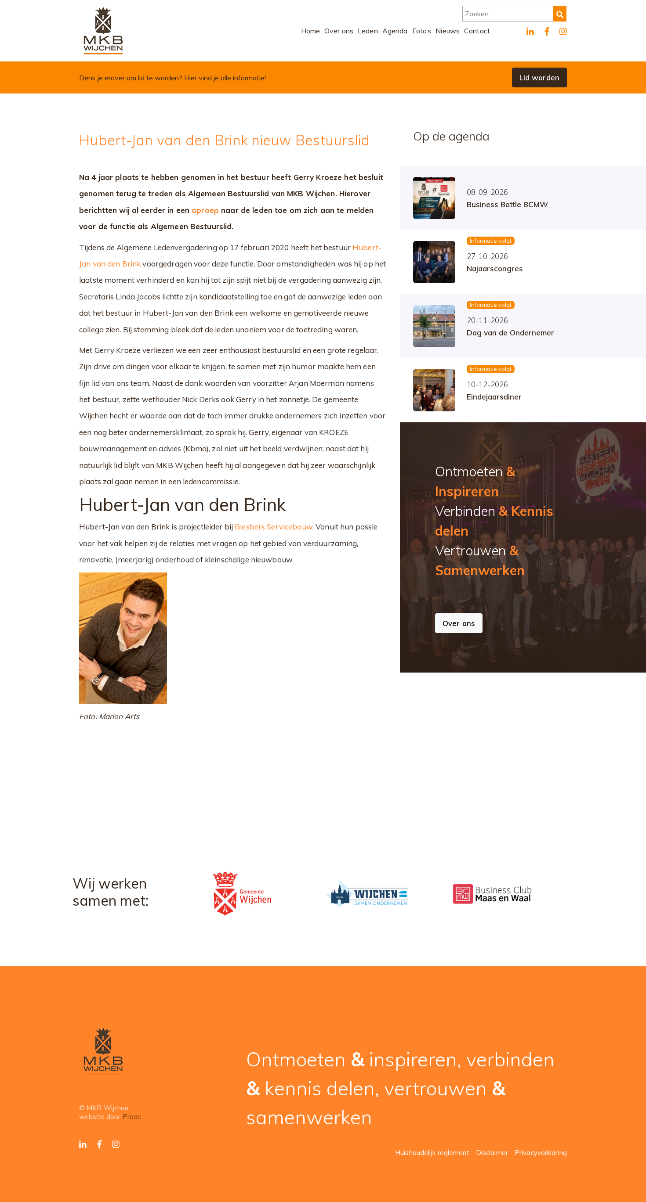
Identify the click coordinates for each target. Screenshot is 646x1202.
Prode (132, 1116)
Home (310, 30)
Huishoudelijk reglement (432, 1152)
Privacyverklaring (541, 1152)
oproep (205, 210)
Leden (368, 30)
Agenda (395, 30)
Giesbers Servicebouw (273, 526)
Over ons (338, 30)
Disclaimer (492, 1152)
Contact (477, 30)
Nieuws (448, 30)
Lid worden (539, 77)
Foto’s (422, 30)
